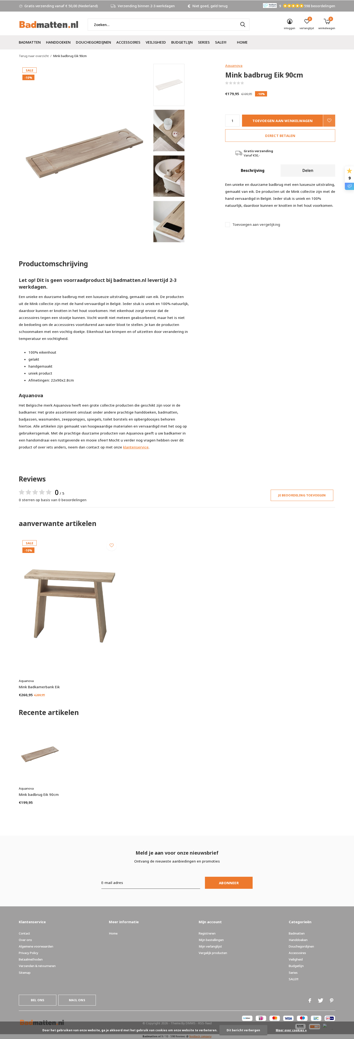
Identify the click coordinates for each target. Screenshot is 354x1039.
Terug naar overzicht (34, 56)
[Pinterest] (331, 1000)
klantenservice (136, 447)
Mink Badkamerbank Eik (39, 686)
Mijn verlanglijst (210, 946)
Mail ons (77, 1000)
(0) (247, 83)
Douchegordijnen (93, 42)
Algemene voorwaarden (36, 946)
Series (204, 42)
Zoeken (242, 25)
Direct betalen (280, 135)
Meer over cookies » (291, 1030)
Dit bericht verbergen (243, 1030)
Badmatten (30, 42)
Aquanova (234, 65)
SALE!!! (220, 42)
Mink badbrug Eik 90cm (39, 794)
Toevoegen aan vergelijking (256, 224)
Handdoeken (58, 42)
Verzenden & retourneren (37, 966)
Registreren (207, 933)
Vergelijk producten (213, 953)
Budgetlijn (182, 42)
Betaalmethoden (31, 959)
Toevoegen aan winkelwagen (282, 120)
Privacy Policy (28, 953)
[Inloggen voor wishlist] (329, 121)
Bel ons (37, 1000)
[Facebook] (309, 1000)
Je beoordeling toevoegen (302, 495)
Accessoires (128, 42)
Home (242, 42)
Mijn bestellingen (211, 940)
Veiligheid (156, 42)
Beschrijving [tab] (252, 170)
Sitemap (25, 972)
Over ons (25, 940)
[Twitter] (320, 1000)
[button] (188, 85)
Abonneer (229, 882)
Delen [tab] (307, 170)
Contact (24, 933)
